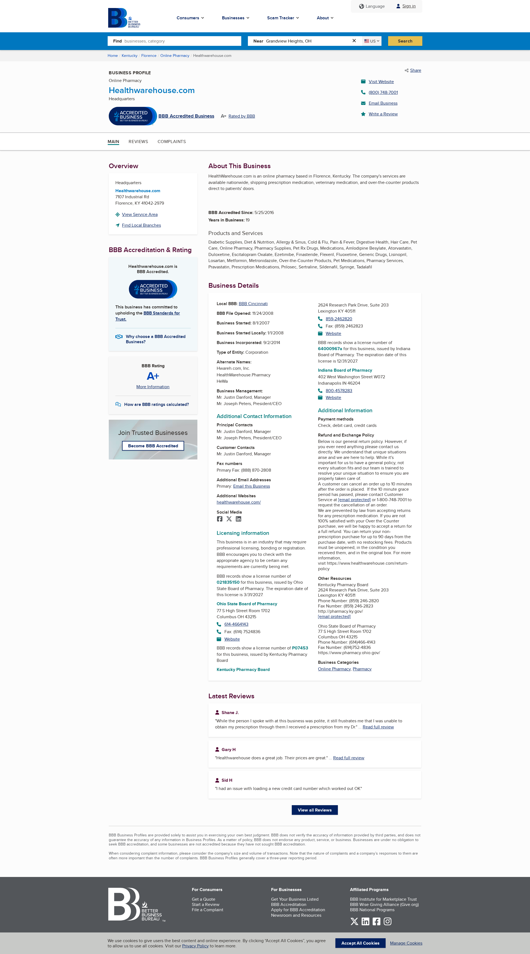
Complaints (172, 141)
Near (258, 41)
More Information (152, 387)
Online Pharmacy (174, 55)
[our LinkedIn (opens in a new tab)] (365, 924)
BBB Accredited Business (186, 116)
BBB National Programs (372, 910)
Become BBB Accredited (153, 446)
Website (232, 639)
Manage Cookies (406, 943)
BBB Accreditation (288, 904)
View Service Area (140, 214)
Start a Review (205, 904)
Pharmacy (362, 669)
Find (117, 41)
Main (113, 141)
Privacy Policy (195, 946)
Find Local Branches (141, 225)
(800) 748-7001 (383, 92)
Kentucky (129, 55)
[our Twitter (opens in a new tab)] (354, 924)
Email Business (383, 103)
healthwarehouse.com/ (239, 502)
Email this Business (251, 486)
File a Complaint (207, 910)
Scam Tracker (280, 18)
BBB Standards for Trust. (147, 316)
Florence (149, 55)
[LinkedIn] (238, 519)
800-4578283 (339, 390)
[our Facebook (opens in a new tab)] (376, 924)
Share (415, 70)
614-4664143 (236, 624)
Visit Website (381, 81)
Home (113, 55)
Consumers (188, 18)
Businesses (233, 18)
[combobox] (182, 41)
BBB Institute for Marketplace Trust (383, 899)
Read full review (378, 727)
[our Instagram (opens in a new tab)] (387, 924)
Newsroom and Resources (296, 915)
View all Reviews (315, 810)
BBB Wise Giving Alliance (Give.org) (384, 904)
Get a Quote (203, 899)
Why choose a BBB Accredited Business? (156, 338)
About (323, 18)
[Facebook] (220, 519)
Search (405, 41)
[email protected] (354, 499)
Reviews (138, 141)
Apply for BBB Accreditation (298, 910)
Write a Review (383, 114)
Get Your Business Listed (295, 899)
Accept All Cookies (360, 943)
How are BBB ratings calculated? (156, 404)
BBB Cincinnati (253, 303)
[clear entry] (355, 41)
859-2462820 (339, 318)
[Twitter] (229, 519)
